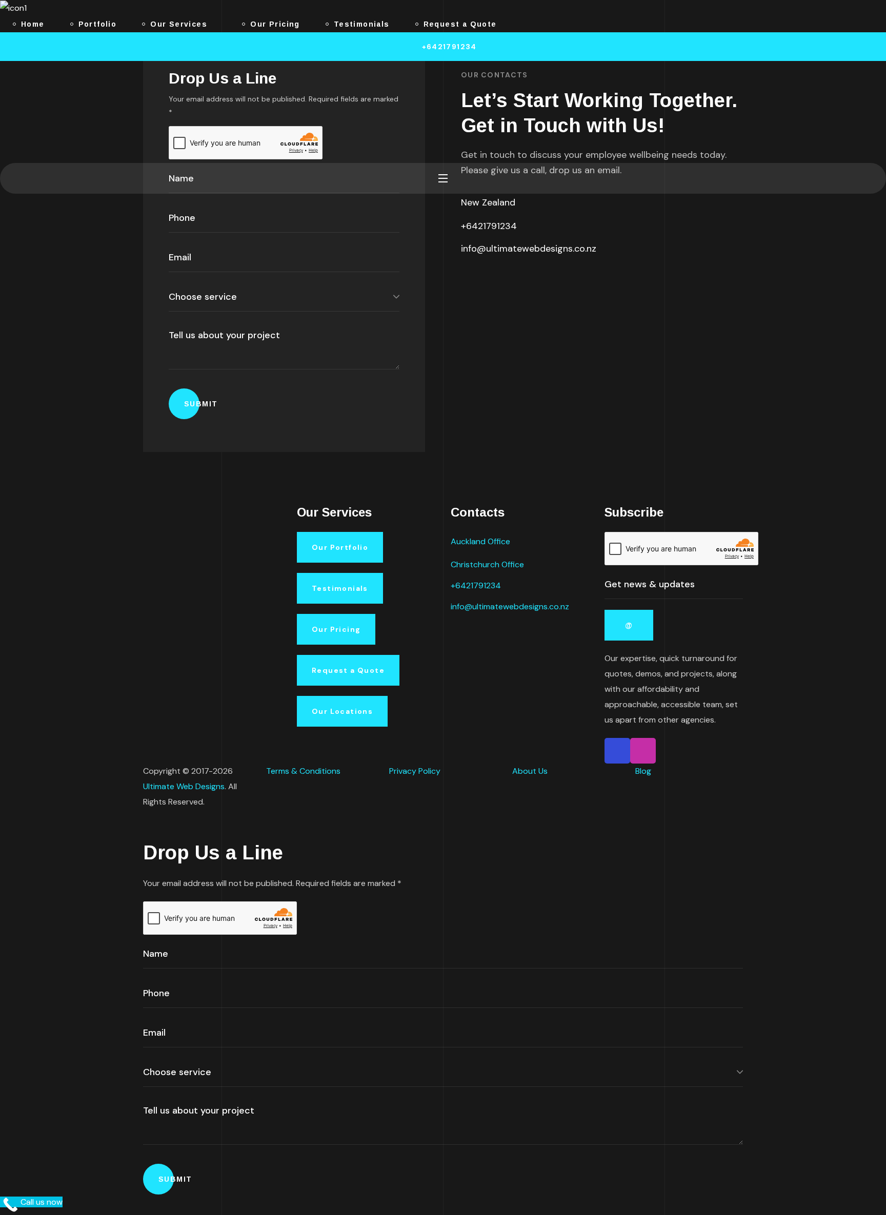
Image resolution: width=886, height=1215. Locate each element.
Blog (643, 771)
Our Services (334, 512)
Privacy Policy (414, 771)
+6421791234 (489, 226)
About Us (530, 771)
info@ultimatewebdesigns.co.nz (528, 248)
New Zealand (488, 202)
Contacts (478, 512)
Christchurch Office (487, 564)
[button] (443, 46)
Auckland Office (480, 541)
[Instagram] (486, 281)
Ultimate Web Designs (184, 786)
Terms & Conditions (303, 771)
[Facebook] (465, 281)
